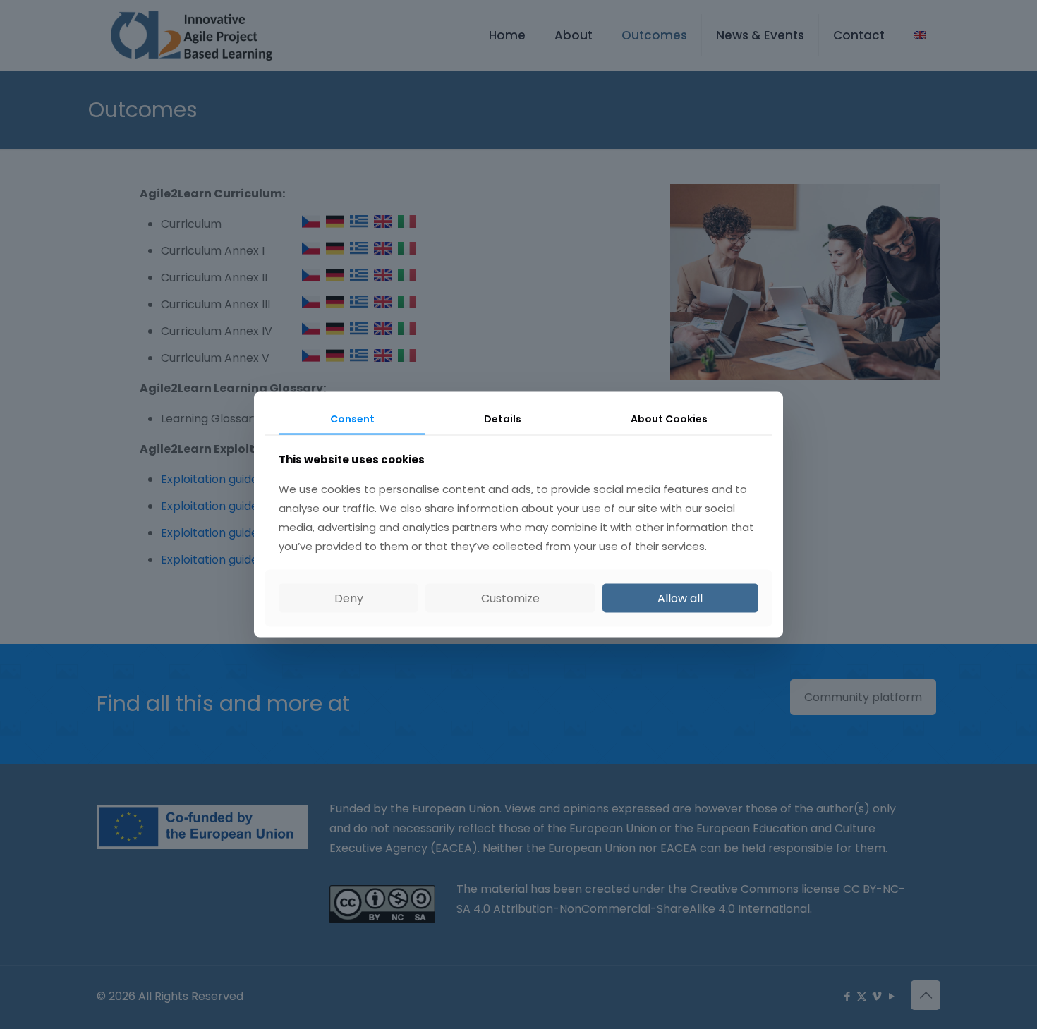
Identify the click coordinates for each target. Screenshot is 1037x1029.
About (669, 418)
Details (502, 418)
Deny (348, 598)
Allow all (680, 598)
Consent (352, 418)
